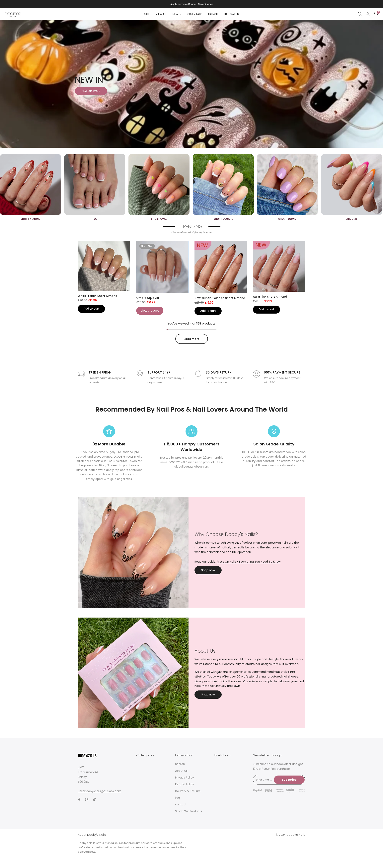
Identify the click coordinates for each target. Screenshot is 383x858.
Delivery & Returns (187, 791)
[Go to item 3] (196, 142)
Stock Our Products (188, 811)
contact (181, 804)
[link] (191, 84)
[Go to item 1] (187, 142)
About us (181, 771)
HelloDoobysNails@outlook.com (99, 791)
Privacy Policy (184, 778)
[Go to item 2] (192, 142)
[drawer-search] (360, 14)
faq (177, 798)
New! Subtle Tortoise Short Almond (219, 298)
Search (180, 764)
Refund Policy (184, 784)
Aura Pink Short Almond (270, 297)
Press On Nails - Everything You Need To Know (248, 562)
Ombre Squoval (147, 298)
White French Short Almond (97, 296)
